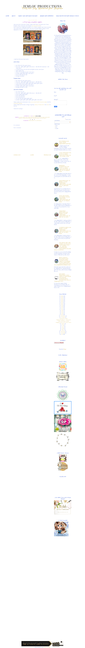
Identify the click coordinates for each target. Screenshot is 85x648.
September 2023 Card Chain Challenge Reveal (65, 142)
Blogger (65, 349)
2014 (62, 312)
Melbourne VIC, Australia (35, 120)
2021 (62, 302)
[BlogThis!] (37, 116)
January (63, 333)
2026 (62, 296)
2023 (62, 300)
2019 (62, 305)
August (62, 323)
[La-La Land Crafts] (62, 470)
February (63, 331)
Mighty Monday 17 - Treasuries (63, 320)
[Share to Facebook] (39, 116)
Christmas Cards (63, 318)
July (63, 325)
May (63, 327)
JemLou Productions (39, 104)
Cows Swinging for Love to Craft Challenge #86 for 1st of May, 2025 (65, 154)
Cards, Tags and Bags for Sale (27, 16)
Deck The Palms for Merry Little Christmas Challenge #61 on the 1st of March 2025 (64, 199)
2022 (62, 301)
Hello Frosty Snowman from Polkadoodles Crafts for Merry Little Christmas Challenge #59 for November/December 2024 (62, 261)
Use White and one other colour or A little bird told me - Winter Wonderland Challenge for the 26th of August (62, 246)
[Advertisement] (62, 548)
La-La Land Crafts (36, 26)
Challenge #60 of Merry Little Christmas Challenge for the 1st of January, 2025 (65, 183)
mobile (57, 128)
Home (7, 16)
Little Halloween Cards (63, 321)
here (48, 104)
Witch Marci (43, 118)
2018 (62, 306)
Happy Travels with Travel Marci (63, 322)
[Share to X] (38, 116)
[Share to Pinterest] (40, 116)
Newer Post (47, 155)
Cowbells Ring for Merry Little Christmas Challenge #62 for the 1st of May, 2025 (65, 230)
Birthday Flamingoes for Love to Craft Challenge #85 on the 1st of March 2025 (64, 168)
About (13, 16)
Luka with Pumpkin (27, 118)
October (63, 317)
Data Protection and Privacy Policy (67, 16)
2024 (62, 298)
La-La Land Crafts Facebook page (39, 102)
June (63, 326)
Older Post (17, 155)
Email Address (62, 120)
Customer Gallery (18, 103)
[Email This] (35, 116)
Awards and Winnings (46, 16)
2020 (62, 304)
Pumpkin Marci (36, 118)
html (56, 125)
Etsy (27, 117)
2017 (62, 308)
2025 (62, 297)
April (63, 329)
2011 (62, 334)
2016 (62, 309)
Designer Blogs (46, 647)
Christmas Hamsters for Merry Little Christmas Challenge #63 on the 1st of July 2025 (62, 214)
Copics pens (22, 117)
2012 (62, 314)
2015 (62, 310)
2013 (62, 313)
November (62, 316)
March (62, 330)
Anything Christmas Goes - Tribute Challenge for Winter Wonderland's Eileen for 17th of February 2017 (62, 277)
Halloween (31, 117)
